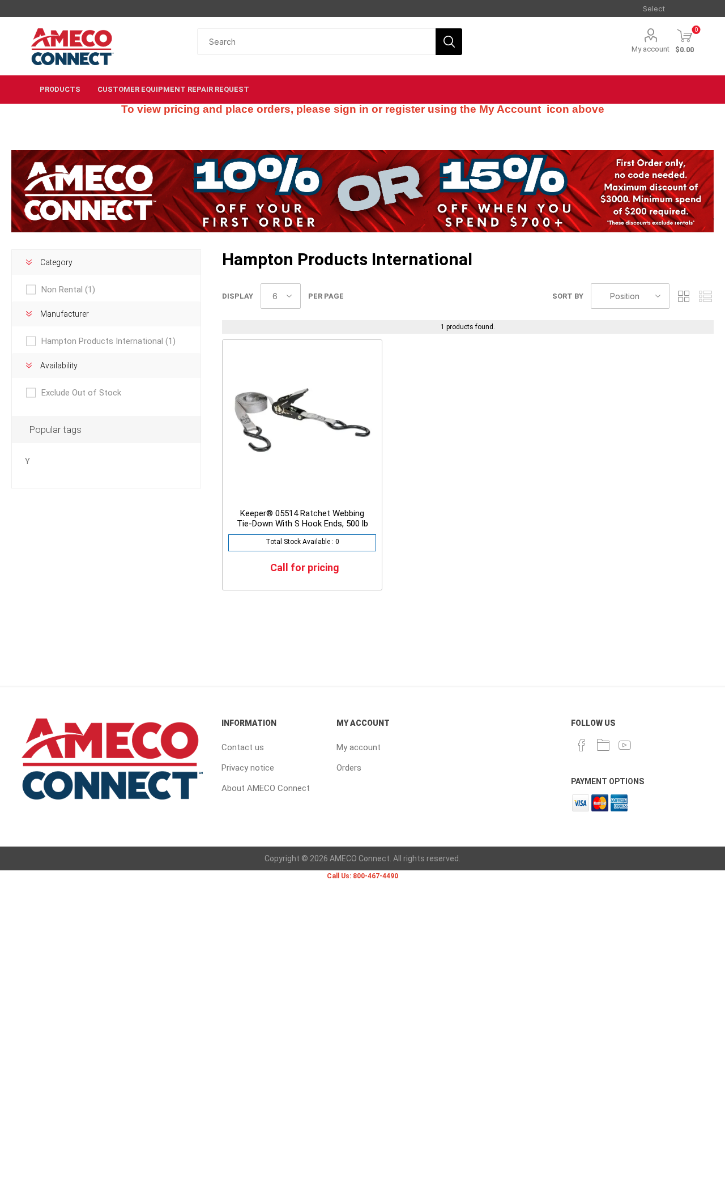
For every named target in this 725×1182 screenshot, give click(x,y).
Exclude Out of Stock (81, 393)
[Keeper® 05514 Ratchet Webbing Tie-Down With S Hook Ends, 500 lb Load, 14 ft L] (302, 419)
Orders (348, 768)
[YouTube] (625, 745)
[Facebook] (582, 745)
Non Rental (68, 289)
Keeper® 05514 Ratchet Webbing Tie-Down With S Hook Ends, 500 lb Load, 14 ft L (302, 523)
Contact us (242, 747)
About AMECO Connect (265, 788)
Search (449, 41)
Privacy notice (247, 768)
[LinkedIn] (603, 745)
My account (650, 49)
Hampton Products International (108, 341)
